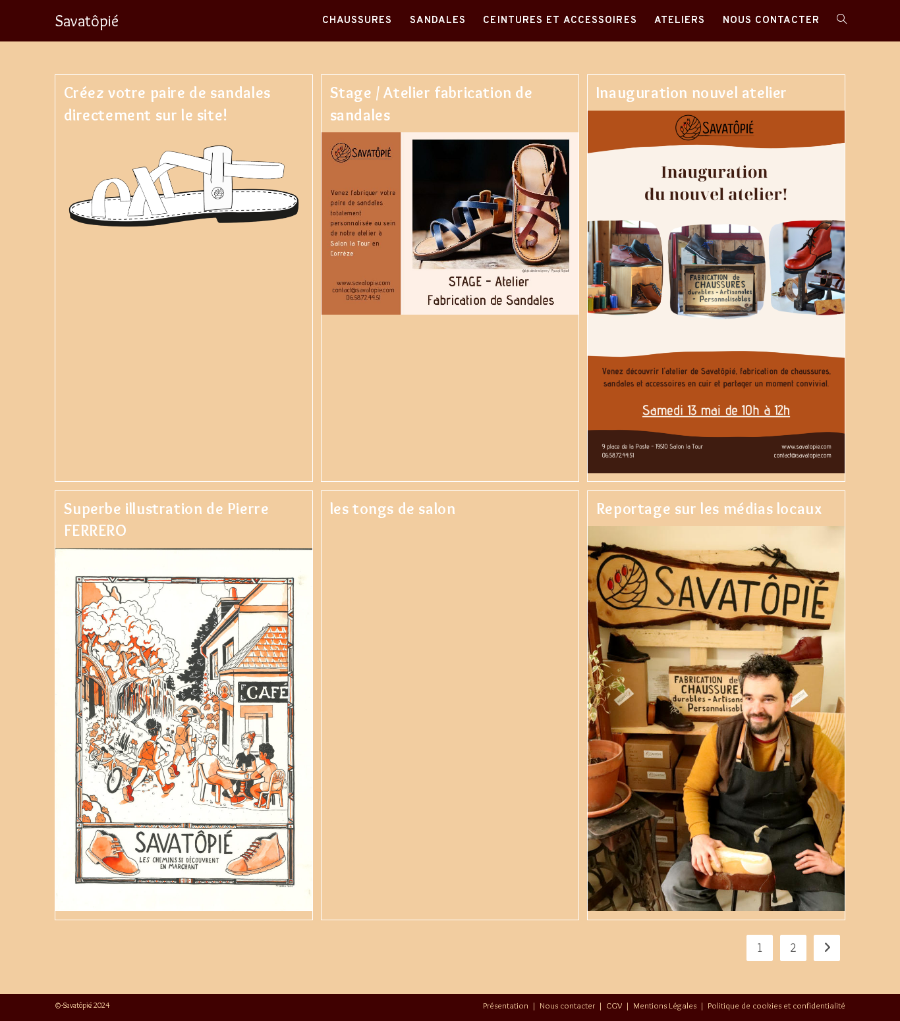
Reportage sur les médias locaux (709, 508)
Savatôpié (87, 20)
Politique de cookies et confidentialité (776, 1005)
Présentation (505, 1005)
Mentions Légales (664, 1005)
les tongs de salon (393, 508)
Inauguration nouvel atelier (691, 92)
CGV (614, 1005)
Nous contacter (567, 1005)
